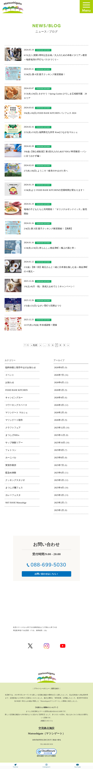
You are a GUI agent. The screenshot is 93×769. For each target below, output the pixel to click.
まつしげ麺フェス (14, 487)
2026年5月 (59, 390)
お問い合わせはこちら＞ (46, 574)
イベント (9, 375)
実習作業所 (10, 465)
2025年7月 (59, 465)
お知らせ (9, 382)
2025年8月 (59, 457)
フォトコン (10, 450)
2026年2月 (59, 412)
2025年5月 (59, 480)
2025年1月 (59, 510)
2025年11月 (59, 435)
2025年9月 (59, 450)
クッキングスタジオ (15, 480)
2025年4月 (59, 487)
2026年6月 (59, 382)
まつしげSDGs (12, 435)
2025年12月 (59, 427)
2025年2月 (59, 502)
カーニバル (10, 457)
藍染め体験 (10, 472)
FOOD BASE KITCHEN (16, 390)
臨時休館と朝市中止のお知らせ (20, 367)
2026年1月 (59, 420)
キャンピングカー (14, 397)
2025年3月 (59, 495)
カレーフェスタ (13, 495)
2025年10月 (59, 442)
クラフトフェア (13, 427)
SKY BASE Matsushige (15, 502)
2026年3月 (59, 405)
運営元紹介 (55, 688)
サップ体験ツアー (14, 442)
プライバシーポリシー (42, 688)
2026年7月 (59, 375)
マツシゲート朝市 (14, 420)
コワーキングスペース (16, 405)
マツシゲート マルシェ (16, 412)
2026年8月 (59, 367)
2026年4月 (59, 397)
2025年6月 (59, 472)
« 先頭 (34, 345)
